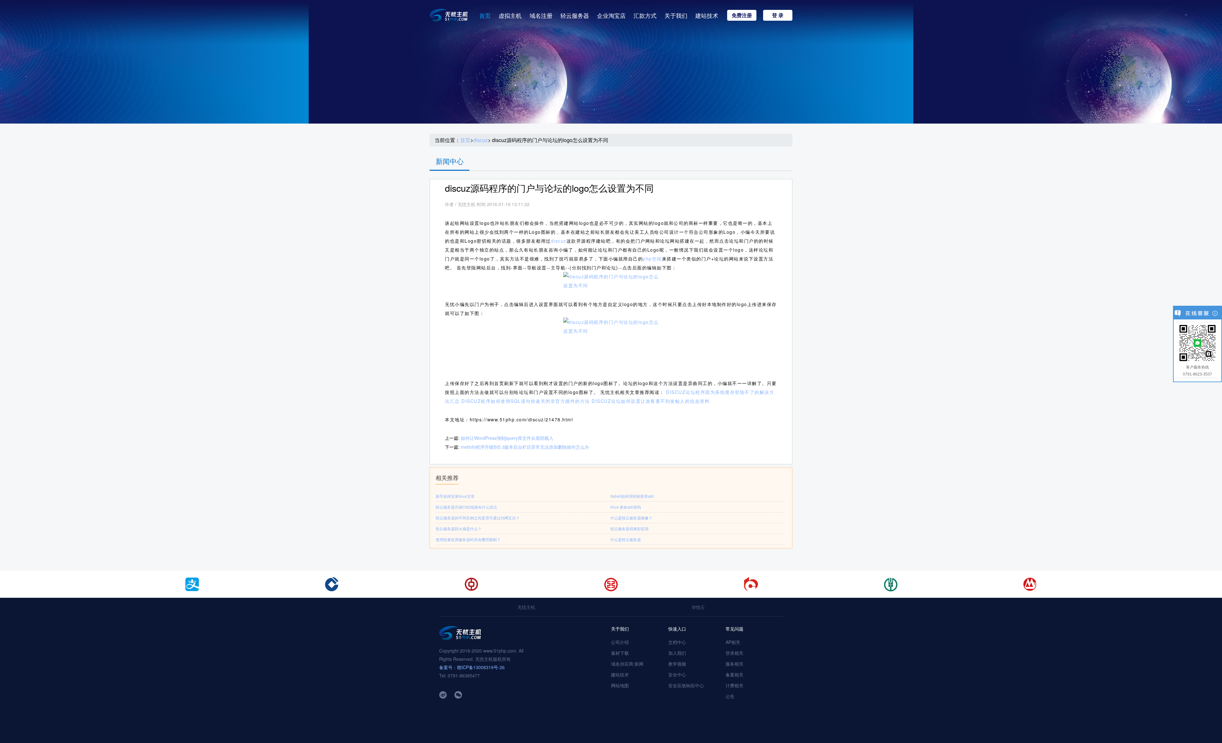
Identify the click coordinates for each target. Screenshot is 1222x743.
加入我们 (677, 653)
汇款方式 (645, 15)
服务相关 (734, 663)
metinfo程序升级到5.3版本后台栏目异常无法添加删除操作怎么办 (525, 447)
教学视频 (677, 663)
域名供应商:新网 (627, 663)
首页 (485, 15)
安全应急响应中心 (686, 685)
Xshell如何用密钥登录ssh (632, 496)
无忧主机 (526, 607)
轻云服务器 (574, 15)
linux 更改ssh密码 (625, 507)
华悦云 (698, 607)
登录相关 (734, 653)
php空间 (652, 258)
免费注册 (742, 15)
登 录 (777, 15)
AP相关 (733, 642)
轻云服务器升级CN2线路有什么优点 (466, 507)
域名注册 (541, 15)
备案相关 (734, 674)
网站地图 (620, 685)
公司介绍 (620, 642)
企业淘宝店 (611, 15)
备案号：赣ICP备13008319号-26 (472, 667)
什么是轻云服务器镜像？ (631, 517)
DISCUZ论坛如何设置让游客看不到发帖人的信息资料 (651, 401)
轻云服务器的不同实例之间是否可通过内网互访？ (478, 517)
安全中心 (677, 674)
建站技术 (706, 15)
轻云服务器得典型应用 (629, 528)
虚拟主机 (510, 15)
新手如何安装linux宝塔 (455, 496)
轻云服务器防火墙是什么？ (458, 528)
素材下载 (620, 653)
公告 (730, 696)
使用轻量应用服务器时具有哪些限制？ (468, 539)
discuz (480, 140)
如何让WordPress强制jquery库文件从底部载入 (507, 438)
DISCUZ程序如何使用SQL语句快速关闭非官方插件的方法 (525, 401)
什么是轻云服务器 (625, 539)
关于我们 (675, 15)
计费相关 (734, 685)
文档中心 (677, 642)
